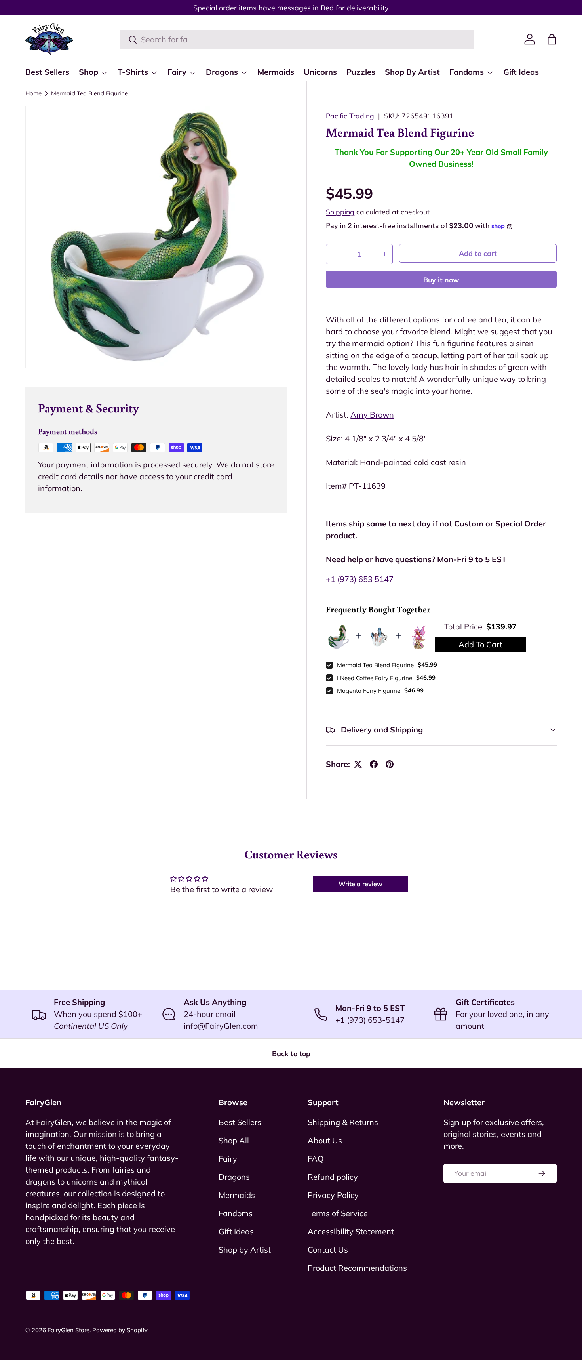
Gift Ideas (521, 72)
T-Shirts (133, 72)
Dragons (222, 72)
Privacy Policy (333, 1195)
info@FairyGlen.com (221, 1026)
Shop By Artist (412, 72)
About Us (325, 1140)
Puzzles (360, 72)
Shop (88, 72)
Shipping (340, 211)
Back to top (291, 1053)
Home (33, 93)
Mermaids (275, 72)
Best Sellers (47, 72)
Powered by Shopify (120, 1330)
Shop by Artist (245, 1250)
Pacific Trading (350, 115)
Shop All (234, 1140)
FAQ (315, 1159)
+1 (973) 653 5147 (360, 579)
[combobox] (297, 39)
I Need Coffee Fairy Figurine (374, 678)
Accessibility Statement (351, 1231)
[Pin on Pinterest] (390, 764)
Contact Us (328, 1250)
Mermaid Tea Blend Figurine (89, 93)
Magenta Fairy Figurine (368, 690)
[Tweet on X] (358, 764)
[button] (552, 39)
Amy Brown (372, 415)
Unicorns (320, 72)
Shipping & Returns (343, 1122)
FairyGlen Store (68, 1330)
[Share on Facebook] (374, 764)
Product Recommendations (357, 1268)
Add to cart (478, 253)
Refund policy (333, 1177)
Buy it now (441, 279)
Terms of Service (338, 1213)
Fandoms (466, 72)
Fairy (176, 72)
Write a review (360, 884)
